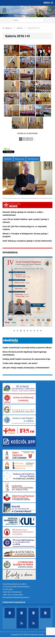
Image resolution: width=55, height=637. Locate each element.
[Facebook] (10, 613)
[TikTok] (21, 623)
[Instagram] (45, 613)
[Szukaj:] (27, 20)
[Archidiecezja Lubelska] (27, 11)
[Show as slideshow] (27, 133)
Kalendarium (33, 159)
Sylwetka (8, 159)
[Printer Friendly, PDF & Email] (7, 149)
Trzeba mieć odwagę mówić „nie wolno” (20, 363)
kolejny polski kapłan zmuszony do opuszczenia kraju (26, 359)
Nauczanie (19, 159)
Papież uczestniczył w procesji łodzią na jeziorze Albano (27, 347)
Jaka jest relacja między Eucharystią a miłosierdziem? (26, 367)
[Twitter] (21, 613)
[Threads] (33, 623)
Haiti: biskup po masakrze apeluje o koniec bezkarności (27, 241)
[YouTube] (33, 613)
